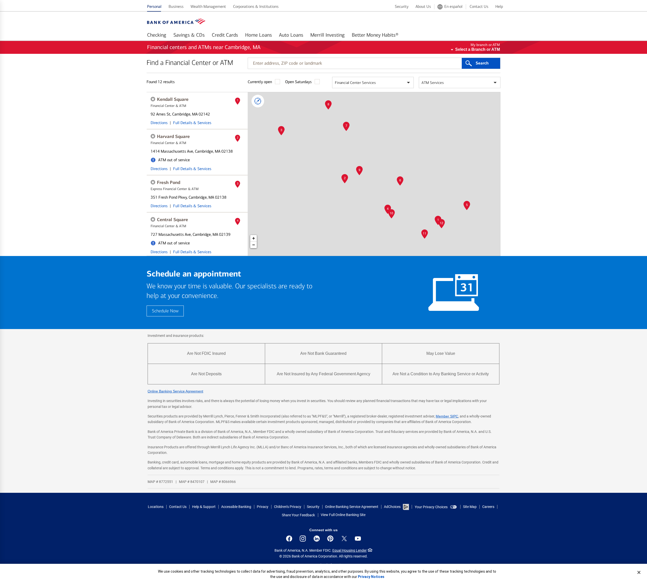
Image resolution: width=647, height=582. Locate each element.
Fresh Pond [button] (168, 182)
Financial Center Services (355, 82)
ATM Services (433, 82)
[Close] (638, 572)
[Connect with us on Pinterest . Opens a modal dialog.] (330, 539)
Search (482, 63)
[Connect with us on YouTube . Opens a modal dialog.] (358, 539)
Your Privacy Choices (431, 507)
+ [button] (253, 238)
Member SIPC (447, 416)
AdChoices (392, 507)
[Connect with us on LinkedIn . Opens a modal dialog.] (317, 539)
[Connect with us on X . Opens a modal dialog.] (344, 539)
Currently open (260, 81)
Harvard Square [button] (173, 136)
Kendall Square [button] (173, 99)
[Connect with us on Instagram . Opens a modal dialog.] (303, 539)
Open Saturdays (298, 81)
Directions (159, 122)
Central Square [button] (172, 219)
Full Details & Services (192, 122)
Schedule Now (165, 311)
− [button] (253, 244)
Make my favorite (153, 99)
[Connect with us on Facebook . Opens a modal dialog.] (289, 539)
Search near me (257, 101)
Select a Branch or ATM (477, 49)
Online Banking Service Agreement (175, 391)
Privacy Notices (371, 577)
